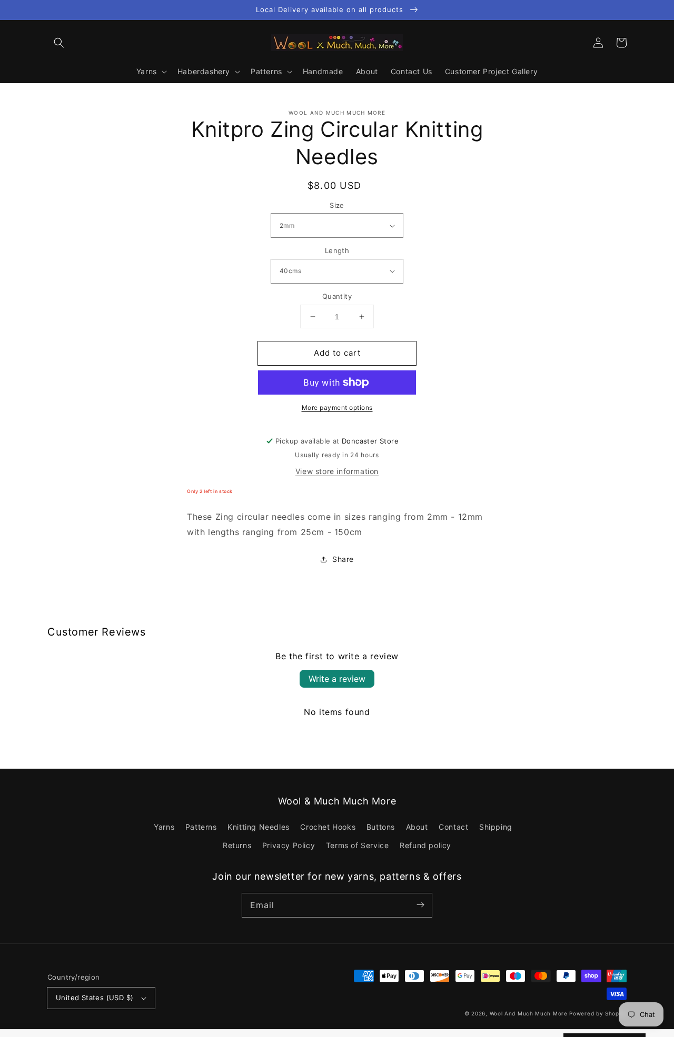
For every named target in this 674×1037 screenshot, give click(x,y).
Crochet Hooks (327, 826)
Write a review (337, 678)
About (417, 826)
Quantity (337, 296)
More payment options (337, 407)
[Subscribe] (420, 905)
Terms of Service (357, 845)
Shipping (495, 826)
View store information (337, 471)
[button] (59, 42)
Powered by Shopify (598, 1013)
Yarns (164, 826)
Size (337, 205)
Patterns (201, 826)
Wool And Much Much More (529, 1013)
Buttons (380, 826)
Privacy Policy (288, 845)
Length (337, 250)
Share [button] (343, 559)
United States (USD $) (94, 997)
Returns (237, 845)
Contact (453, 826)
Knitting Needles (258, 826)
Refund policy (425, 845)
